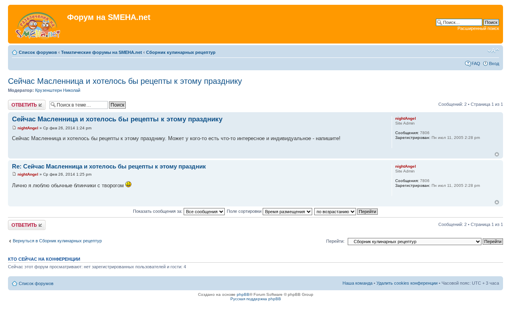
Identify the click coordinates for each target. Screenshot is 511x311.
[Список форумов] (38, 24)
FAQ (475, 63)
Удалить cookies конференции (407, 283)
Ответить (17, 102)
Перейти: (335, 241)
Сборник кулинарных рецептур (181, 52)
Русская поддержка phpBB (255, 299)
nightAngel (28, 128)
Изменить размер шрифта (493, 50)
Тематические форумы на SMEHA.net (101, 52)
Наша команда (357, 283)
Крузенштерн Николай (57, 90)
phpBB (243, 294)
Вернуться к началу (497, 154)
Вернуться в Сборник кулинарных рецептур (57, 240)
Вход (494, 63)
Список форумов (38, 52)
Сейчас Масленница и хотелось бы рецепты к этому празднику (125, 81)
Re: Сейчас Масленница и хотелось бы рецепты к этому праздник (109, 166)
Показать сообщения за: (158, 211)
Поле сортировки (245, 211)
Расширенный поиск (478, 28)
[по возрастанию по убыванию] (346, 211)
